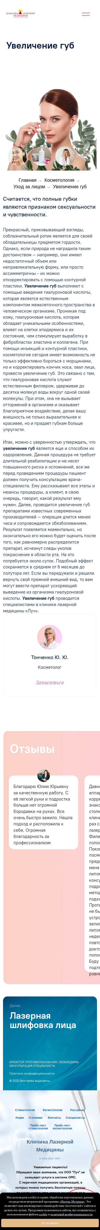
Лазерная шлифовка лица (43, 1020)
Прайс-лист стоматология (38, 1127)
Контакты (54, 1117)
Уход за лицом (29, 186)
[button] (65, 156)
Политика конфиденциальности (31, 1073)
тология (56, 1110)
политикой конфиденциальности (71, 1214)
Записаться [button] (50, 682)
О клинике (36, 1117)
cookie (43, 1214)
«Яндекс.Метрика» (72, 1201)
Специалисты (75, 1117)
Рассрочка (77, 1110)
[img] (21, 13)
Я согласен (50, 1223)
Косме (47, 1110)
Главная (28, 180)
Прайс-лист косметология (62, 1127)
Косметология (59, 180)
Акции (19, 1117)
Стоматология (25, 1110)
